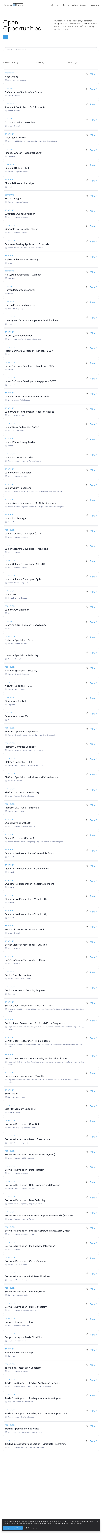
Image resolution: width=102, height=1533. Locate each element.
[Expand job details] (87, 74)
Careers (83, 5)
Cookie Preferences (32, 1528)
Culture (75, 5)
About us (55, 5)
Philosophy (65, 5)
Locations (95, 5)
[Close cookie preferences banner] (97, 1522)
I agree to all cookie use (13, 1528)
